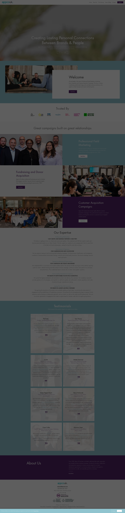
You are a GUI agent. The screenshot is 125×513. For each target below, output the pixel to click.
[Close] (123, 511)
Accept (119, 511)
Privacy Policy (36, 511)
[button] (122, 3)
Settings (113, 511)
